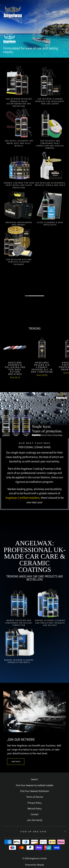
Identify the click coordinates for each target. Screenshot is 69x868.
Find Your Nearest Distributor (34, 791)
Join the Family (34, 820)
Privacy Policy (35, 802)
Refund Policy (35, 808)
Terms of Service (34, 796)
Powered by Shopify (34, 864)
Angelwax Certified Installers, (23, 497)
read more (15, 761)
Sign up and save (33, 831)
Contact (35, 814)
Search (34, 779)
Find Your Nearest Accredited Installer (34, 785)
